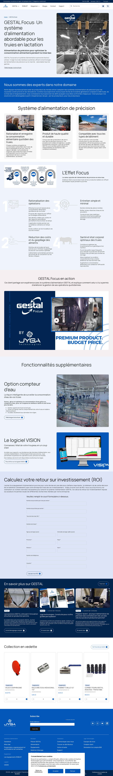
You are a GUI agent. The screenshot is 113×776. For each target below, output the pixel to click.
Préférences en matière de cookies (99, 773)
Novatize (17, 773)
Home (5, 17)
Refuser (72, 771)
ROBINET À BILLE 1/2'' (66, 688)
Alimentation (35, 744)
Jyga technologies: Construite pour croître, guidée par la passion (56, 615)
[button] (16, 6)
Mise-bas (7, 744)
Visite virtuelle (62, 747)
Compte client (88, 744)
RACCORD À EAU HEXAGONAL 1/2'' (43, 689)
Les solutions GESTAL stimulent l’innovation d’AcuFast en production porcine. (21, 615)
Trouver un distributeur (65, 744)
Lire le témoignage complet (14, 630)
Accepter (56, 771)
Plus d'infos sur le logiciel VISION (15, 462)
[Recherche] (71, 6)
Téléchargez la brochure (12, 68)
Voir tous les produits (98, 647)
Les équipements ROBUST (13, 757)
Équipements (35, 747)
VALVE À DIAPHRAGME (13, 688)
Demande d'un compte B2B (93, 747)
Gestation (7, 742)
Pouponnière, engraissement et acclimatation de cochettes (14, 748)
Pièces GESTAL (36, 742)
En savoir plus (45, 630)
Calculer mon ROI (33, 574)
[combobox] (84, 6)
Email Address (35, 721)
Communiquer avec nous (65, 742)
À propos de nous (89, 742)
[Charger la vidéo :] (56, 320)
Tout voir (102, 584)
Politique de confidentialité (47, 766)
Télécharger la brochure (13, 417)
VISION (6, 765)
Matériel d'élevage (37, 750)
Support (60, 750)
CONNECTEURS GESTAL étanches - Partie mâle (94, 689)
